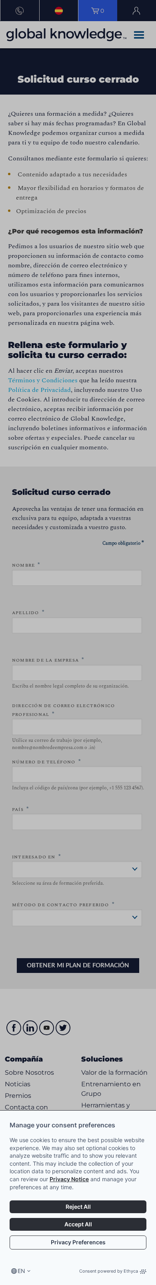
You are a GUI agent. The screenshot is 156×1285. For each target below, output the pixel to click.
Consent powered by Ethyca (108, 1271)
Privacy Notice (69, 1179)
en (21, 1270)
